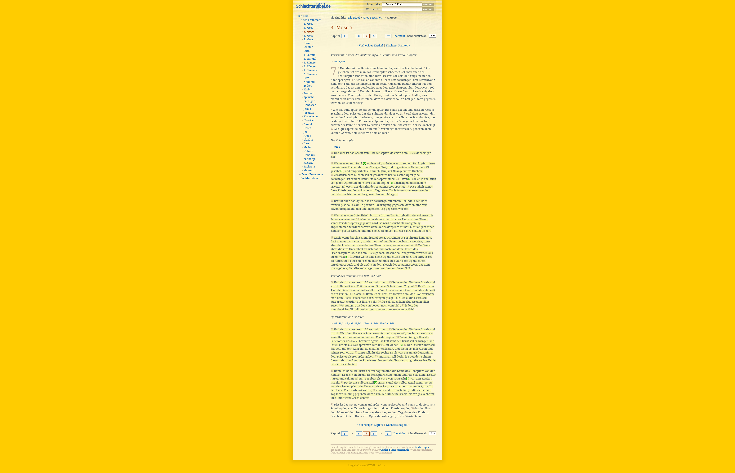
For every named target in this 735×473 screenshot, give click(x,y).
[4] (391, 182)
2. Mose (308, 27)
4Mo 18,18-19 (371, 323)
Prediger (309, 101)
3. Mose (309, 31)
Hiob (307, 89)
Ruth (307, 51)
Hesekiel (309, 120)
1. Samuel (310, 54)
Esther (308, 85)
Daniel (308, 124)
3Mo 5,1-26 (339, 61)
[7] (407, 378)
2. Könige (310, 66)
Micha (307, 147)
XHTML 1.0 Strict (376, 465)
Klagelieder (311, 116)
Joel (306, 131)
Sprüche (309, 97)
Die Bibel (303, 16)
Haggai (308, 162)
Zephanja (310, 158)
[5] (346, 256)
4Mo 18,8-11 (356, 323)
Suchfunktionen (311, 178)
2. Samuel (310, 58)
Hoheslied (310, 104)
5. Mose (308, 39)
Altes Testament (311, 19)
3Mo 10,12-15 (340, 323)
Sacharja (309, 166)
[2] (341, 171)
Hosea (307, 128)
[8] (375, 382)
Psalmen (309, 93)
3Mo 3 (336, 146)
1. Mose (308, 23)
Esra (306, 78)
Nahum (308, 151)
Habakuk (309, 155)
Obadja (308, 139)
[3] (409, 178)
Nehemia (309, 81)
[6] (401, 344)
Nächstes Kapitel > (398, 45)
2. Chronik (310, 74)
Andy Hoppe (422, 447)
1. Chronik (310, 70)
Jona (306, 143)
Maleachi (309, 170)
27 (388, 36)
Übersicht (399, 35)
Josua (307, 43)
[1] (364, 163)
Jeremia (309, 112)
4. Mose (308, 35)
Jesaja (307, 108)
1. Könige (310, 62)
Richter (308, 47)
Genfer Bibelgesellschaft (394, 449)
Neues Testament (312, 174)
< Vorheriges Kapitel (370, 45)
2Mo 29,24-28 (387, 323)
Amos (307, 135)
